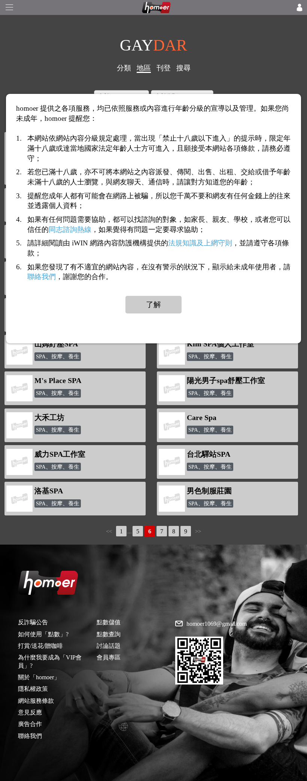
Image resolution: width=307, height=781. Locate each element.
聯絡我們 (30, 736)
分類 (124, 68)
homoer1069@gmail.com (216, 624)
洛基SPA (48, 491)
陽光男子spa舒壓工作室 (226, 380)
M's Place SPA (57, 380)
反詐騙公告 (33, 622)
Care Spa (201, 417)
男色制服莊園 (209, 491)
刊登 (163, 68)
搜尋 (183, 68)
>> (198, 532)
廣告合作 (30, 724)
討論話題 (109, 646)
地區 (144, 68)
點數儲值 (109, 622)
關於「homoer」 (39, 677)
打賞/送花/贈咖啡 (40, 646)
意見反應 (30, 712)
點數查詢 (109, 634)
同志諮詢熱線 (70, 229)
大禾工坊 (49, 417)
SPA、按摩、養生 (57, 356)
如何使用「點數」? (43, 634)
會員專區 (109, 657)
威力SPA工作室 (59, 454)
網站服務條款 (36, 701)
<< (109, 532)
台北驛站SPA (208, 454)
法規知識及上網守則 (200, 243)
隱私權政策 (33, 689)
